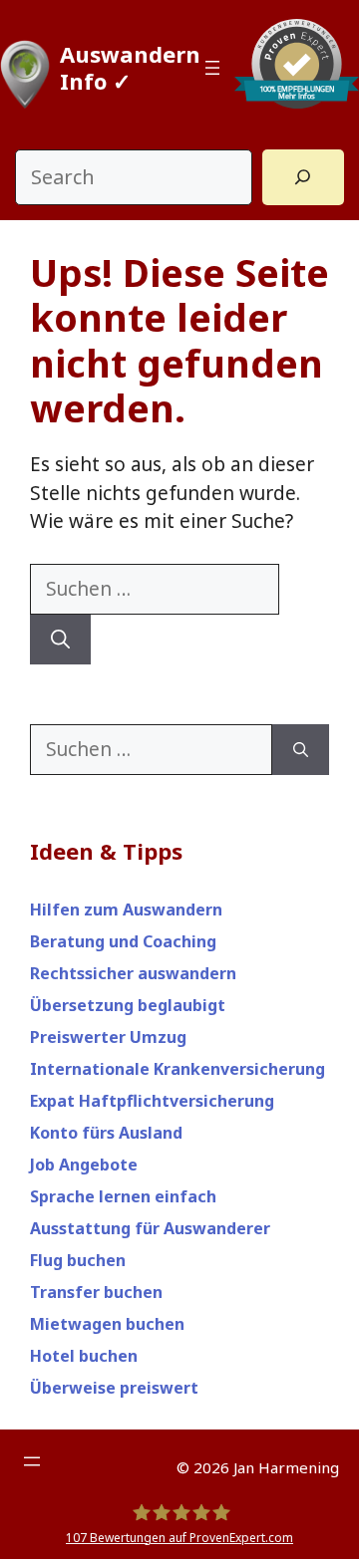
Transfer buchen (96, 1292)
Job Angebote (84, 1164)
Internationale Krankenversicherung (177, 1069)
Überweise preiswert (114, 1388)
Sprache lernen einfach (123, 1196)
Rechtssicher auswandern (133, 973)
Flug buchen (78, 1260)
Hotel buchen (84, 1356)
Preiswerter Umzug (108, 1037)
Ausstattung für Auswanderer (150, 1228)
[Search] (303, 177)
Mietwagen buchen (107, 1324)
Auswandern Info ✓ (130, 67)
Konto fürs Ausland (106, 1133)
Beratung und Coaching (123, 941)
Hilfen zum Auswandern (126, 909)
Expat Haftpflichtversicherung (152, 1101)
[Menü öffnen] (212, 68)
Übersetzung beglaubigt (127, 1005)
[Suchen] (60, 640)
